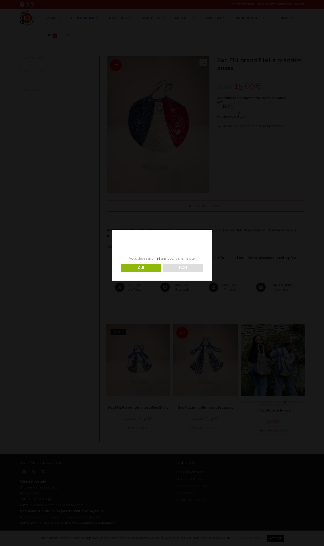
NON (183, 268)
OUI (141, 268)
